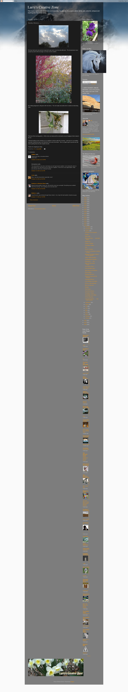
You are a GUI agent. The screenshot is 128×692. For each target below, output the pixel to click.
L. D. (91, 120)
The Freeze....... (89, 289)
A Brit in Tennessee (85, 392)
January (87, 318)
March (87, 314)
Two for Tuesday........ (90, 249)
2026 (85, 197)
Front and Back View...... (90, 268)
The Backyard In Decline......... (92, 259)
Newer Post (31, 206)
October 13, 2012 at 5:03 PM (38, 179)
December (88, 226)
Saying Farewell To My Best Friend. (85, 458)
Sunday (87, 287)
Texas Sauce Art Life (86, 595)
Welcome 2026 (86, 444)
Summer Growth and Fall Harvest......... (91, 277)
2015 (85, 219)
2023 (85, 203)
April (86, 312)
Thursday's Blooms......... (91, 279)
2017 (85, 215)
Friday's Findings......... (90, 243)
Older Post (75, 206)
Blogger (72, 681)
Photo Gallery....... (89, 272)
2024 (85, 201)
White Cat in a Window (86, 640)
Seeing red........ (89, 241)
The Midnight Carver (85, 454)
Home (54, 206)
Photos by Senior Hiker (86, 407)
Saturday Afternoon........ (90, 274)
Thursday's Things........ (90, 293)
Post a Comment (34, 199)
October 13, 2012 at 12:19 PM (38, 159)
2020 (85, 209)
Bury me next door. (89, 285)
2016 (85, 217)
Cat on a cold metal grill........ (91, 283)
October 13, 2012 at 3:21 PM (38, 170)
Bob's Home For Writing (86, 464)
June (86, 308)
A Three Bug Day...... (90, 296)
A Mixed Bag (86, 548)
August (87, 304)
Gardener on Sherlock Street (38, 183)
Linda (32, 175)
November (88, 228)
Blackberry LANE (85, 491)
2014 (85, 221)
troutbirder (85, 448)
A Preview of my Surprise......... (92, 232)
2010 (85, 322)
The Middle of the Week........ (92, 295)
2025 (85, 199)
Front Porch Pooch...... (90, 291)
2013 (85, 223)
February (87, 316)
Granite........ (88, 234)
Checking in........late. (90, 261)
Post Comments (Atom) (40, 208)
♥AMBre (33, 154)
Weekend (85, 652)
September (88, 302)
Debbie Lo (34, 193)
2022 (85, 205)
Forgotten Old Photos (86, 554)
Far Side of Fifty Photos (86, 510)
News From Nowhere (86, 336)
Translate (93, 83)
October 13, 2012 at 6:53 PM (38, 188)
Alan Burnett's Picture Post (86, 476)
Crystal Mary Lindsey (86, 420)
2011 (85, 320)
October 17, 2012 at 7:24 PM (38, 196)
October (87, 230)
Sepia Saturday (85, 377)
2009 (85, 324)
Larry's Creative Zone (43, 7)
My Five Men (86, 567)
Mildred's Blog (85, 645)
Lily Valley (85, 536)
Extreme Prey (86, 449)
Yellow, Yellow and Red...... (91, 257)
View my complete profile (88, 134)
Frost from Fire (86, 613)
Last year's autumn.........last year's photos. (91, 299)
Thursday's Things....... (90, 245)
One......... (87, 247)
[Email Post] (45, 148)
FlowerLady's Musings (86, 436)
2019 (85, 211)
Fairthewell (85, 549)
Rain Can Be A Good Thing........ (90, 264)
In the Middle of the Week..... (92, 281)
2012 (85, 225)
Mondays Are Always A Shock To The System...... (92, 255)
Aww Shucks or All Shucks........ (92, 270)
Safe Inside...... (88, 236)
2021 (85, 207)
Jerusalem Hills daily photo (85, 580)
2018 (85, 213)
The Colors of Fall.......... (90, 266)
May (86, 310)
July (86, 306)
